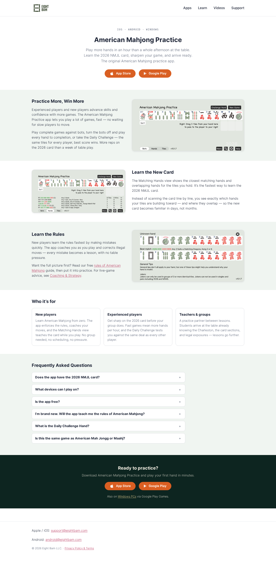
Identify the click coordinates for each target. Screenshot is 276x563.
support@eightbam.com (69, 530)
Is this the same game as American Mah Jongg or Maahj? (80, 438)
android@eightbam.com (63, 540)
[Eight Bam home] (41, 8)
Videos (219, 8)
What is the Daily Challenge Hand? (62, 426)
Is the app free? (47, 402)
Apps (187, 8)
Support (237, 8)
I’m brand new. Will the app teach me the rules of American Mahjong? (90, 414)
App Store (123, 73)
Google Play (157, 73)
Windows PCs (127, 496)
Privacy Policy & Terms (79, 548)
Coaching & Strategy (65, 275)
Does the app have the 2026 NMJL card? (67, 377)
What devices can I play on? (57, 389)
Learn (202, 8)
